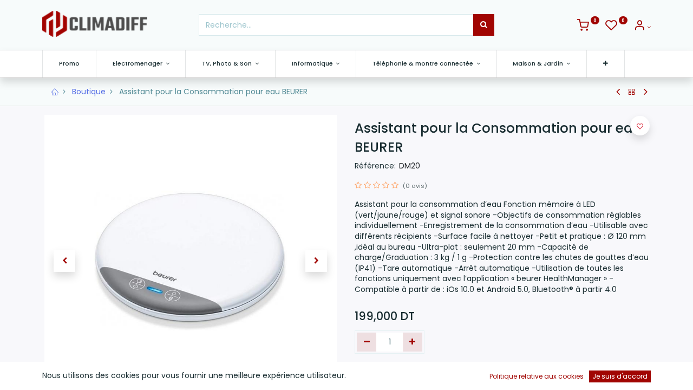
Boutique (89, 91)
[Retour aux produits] (631, 92)
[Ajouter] (413, 342)
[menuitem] (69, 63)
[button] (605, 63)
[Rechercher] (483, 25)
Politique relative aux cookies (536, 376)
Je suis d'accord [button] (620, 376)
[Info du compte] (642, 27)
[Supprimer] (367, 342)
